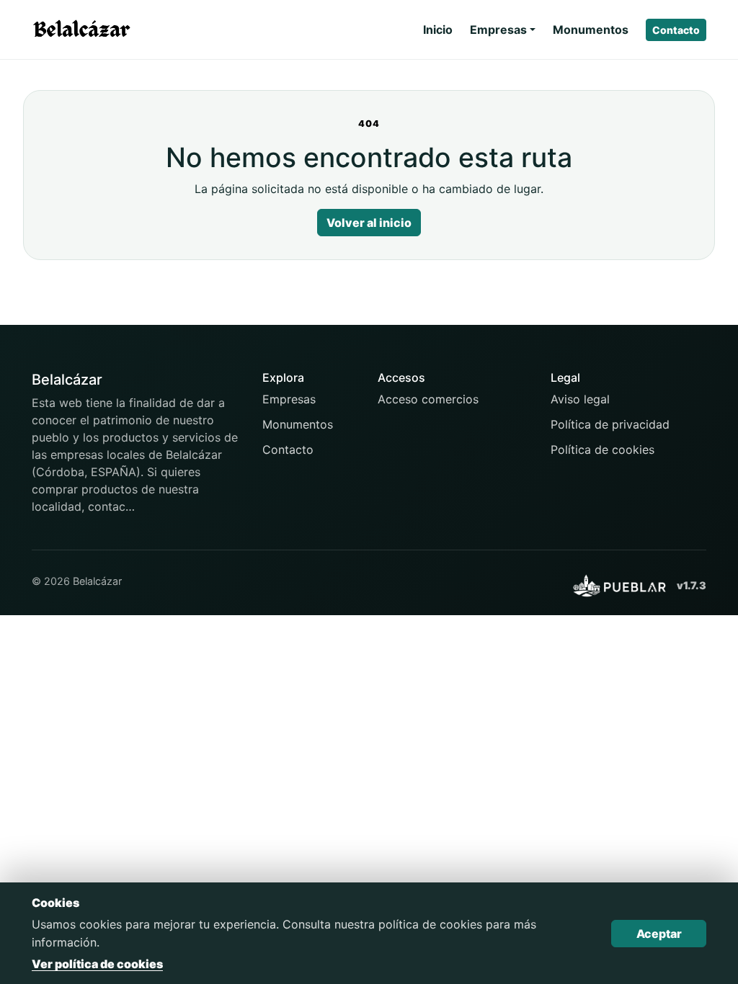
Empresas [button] (498, 29)
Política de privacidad (610, 424)
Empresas (289, 399)
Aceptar (659, 933)
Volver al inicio (369, 222)
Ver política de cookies (97, 964)
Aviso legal (580, 399)
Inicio (438, 29)
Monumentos (590, 29)
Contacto (676, 30)
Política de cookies (602, 449)
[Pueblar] (619, 585)
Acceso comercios (428, 399)
